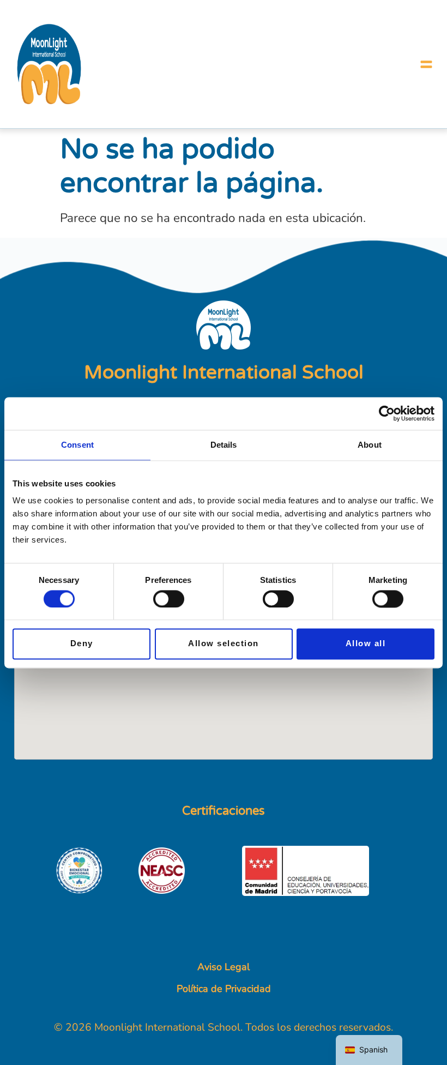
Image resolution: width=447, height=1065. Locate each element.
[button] (426, 64)
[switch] (168, 598)
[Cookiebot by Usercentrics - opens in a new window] (386, 413)
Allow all (366, 643)
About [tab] (370, 444)
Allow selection (223, 643)
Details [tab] (223, 444)
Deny (81, 643)
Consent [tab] (77, 444)
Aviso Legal (223, 966)
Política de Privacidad (224, 988)
